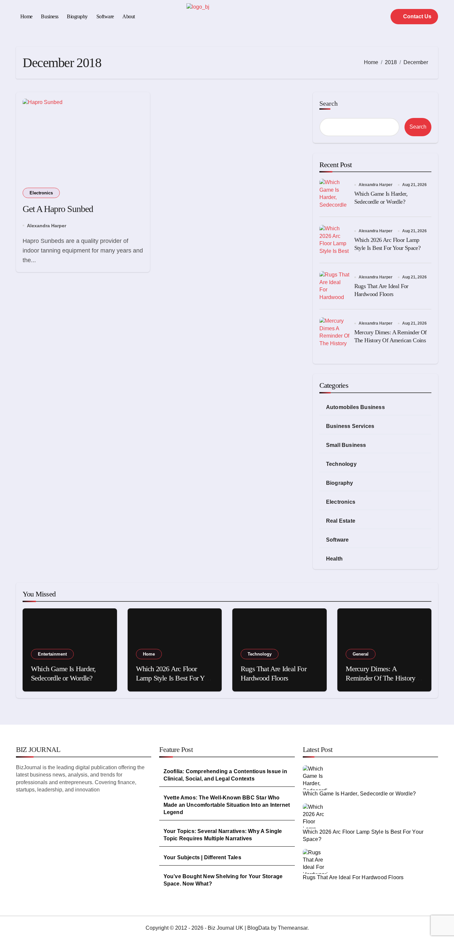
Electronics (41, 192)
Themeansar (292, 928)
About (128, 16)
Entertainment (52, 654)
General (361, 654)
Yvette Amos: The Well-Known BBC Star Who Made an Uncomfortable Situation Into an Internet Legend (227, 805)
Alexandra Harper (46, 225)
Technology (341, 464)
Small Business (346, 445)
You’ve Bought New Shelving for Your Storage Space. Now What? (223, 880)
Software (105, 16)
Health (334, 559)
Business (49, 16)
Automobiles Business (355, 407)
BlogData (258, 928)
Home (26, 16)
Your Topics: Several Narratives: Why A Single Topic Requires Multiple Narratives (223, 834)
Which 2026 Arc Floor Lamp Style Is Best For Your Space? (174, 678)
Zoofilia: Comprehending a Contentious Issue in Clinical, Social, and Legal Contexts (225, 775)
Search (328, 103)
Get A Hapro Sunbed (58, 209)
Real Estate (340, 521)
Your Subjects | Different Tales (202, 857)
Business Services (350, 426)
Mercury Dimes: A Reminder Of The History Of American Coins (380, 678)
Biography (77, 16)
